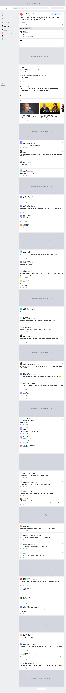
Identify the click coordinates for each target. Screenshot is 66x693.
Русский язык (31, 69)
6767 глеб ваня (24, 77)
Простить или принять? (34, 86)
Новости (28, 271)
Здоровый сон (28, 217)
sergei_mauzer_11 (25, 86)
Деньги (28, 526)
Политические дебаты (31, 318)
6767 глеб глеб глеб (26, 72)
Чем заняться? (29, 171)
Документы (28, 635)
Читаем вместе (30, 152)
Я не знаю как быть (26, 96)
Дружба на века (32, 93)
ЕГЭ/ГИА (27, 162)
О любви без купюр (30, 143)
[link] (29, 112)
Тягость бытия (29, 281)
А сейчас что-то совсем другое (35, 75)
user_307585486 (25, 69)
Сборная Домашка (29, 15)
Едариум (28, 252)
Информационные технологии (33, 535)
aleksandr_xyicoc (25, 93)
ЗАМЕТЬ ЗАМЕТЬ (25, 83)
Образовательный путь (32, 225)
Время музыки (29, 438)
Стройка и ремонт (30, 429)
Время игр (28, 262)
